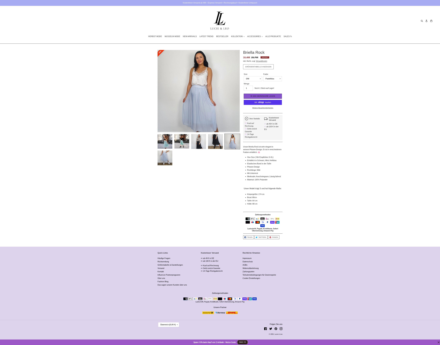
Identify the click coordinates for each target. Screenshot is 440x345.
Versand (161, 268)
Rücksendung (163, 262)
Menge (246, 84)
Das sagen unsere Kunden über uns (172, 285)
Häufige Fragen (164, 258)
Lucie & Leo (278, 334)
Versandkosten (261, 61)
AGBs (245, 265)
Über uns (161, 278)
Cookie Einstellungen (251, 278)
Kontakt (161, 272)
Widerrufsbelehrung (251, 268)
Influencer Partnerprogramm (169, 275)
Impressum (247, 258)
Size (245, 74)
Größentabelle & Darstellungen (170, 265)
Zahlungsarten (248, 272)
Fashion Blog (163, 282)
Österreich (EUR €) (168, 325)
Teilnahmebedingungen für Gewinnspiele (259, 275)
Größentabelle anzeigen (258, 67)
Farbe (265, 74)
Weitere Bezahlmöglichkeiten (262, 108)
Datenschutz (248, 262)
